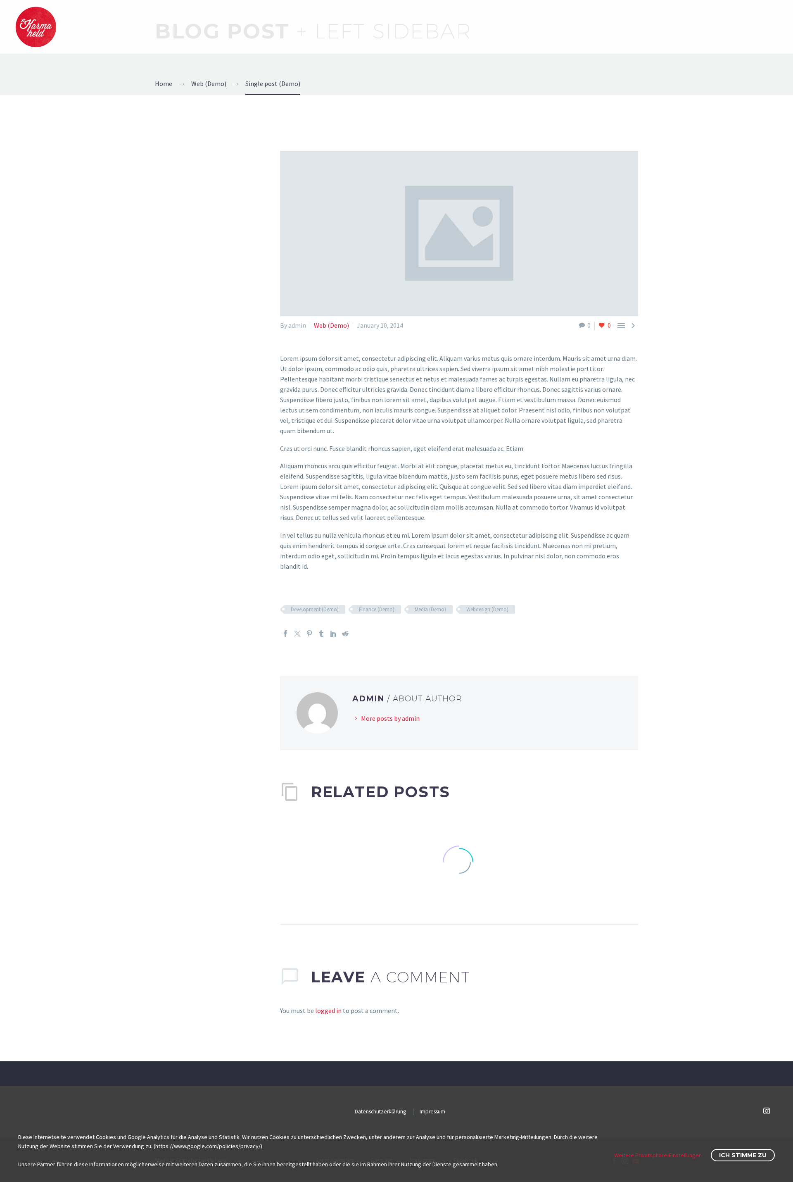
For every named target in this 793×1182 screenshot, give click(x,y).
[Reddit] (345, 633)
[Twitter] (297, 633)
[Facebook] (285, 633)
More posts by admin (390, 718)
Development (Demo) (315, 609)
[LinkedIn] (333, 633)
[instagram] (766, 1111)
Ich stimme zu (743, 1155)
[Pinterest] (309, 633)
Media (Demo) (430, 609)
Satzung (763, 27)
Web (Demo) (331, 325)
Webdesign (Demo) (487, 609)
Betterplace (710, 27)
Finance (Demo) (376, 609)
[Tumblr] (321, 633)
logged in (328, 1010)
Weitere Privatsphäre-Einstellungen (658, 1155)
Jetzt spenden (646, 27)
